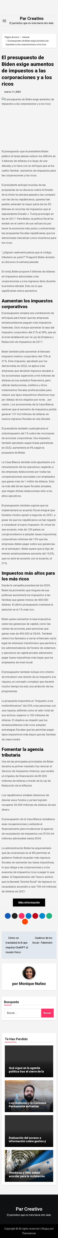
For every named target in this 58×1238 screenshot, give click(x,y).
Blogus (45, 1228)
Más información (29, 902)
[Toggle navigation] (4, 21)
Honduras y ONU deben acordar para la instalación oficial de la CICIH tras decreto (27, 1178)
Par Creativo (32, 18)
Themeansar (29, 1233)
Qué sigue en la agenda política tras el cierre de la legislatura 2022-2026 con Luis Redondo (26, 1073)
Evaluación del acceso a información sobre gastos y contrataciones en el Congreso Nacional (27, 1143)
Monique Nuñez (32, 983)
